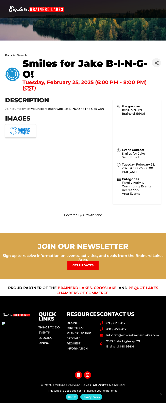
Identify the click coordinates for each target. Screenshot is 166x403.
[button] (158, 9)
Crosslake (105, 288)
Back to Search (16, 55)
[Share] (156, 62)
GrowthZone (92, 215)
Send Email (130, 157)
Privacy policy (91, 397)
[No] (161, 394)
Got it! (72, 397)
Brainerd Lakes (75, 288)
